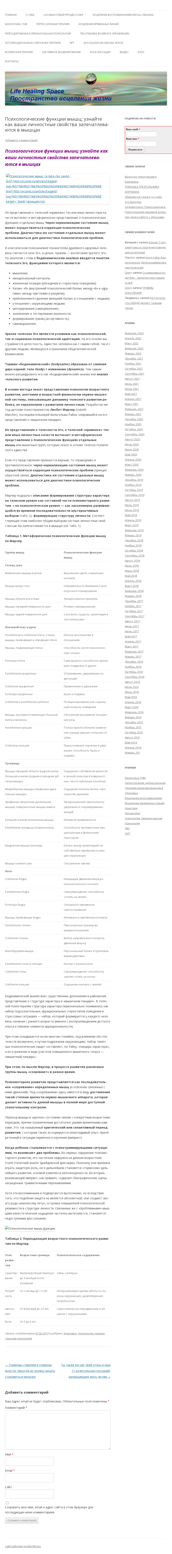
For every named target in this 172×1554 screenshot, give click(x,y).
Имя (9, 1454)
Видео (124, 52)
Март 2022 (131, 343)
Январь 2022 (133, 353)
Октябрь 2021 (134, 369)
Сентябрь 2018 (134, 555)
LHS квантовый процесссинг (63, 15)
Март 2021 (131, 404)
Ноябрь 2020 (133, 424)
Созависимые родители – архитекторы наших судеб (145, 278)
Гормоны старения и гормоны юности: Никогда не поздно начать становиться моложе (30, 1371)
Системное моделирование (61, 52)
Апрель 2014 (133, 747)
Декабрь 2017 (134, 601)
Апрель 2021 (133, 399)
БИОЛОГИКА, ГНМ (16, 24)
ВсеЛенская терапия (19, 52)
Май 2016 (131, 697)
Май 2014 (131, 742)
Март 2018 (131, 586)
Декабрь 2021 (134, 358)
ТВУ (127, 828)
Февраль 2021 (134, 409)
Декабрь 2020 (134, 419)
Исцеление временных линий (144, 803)
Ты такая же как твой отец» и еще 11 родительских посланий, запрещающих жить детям (86, 1371)
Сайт (8, 1487)
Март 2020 (131, 464)
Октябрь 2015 (134, 732)
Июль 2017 (132, 626)
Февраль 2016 (134, 712)
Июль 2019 (132, 505)
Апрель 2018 (133, 581)
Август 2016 (132, 682)
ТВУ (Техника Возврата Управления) (104, 33)
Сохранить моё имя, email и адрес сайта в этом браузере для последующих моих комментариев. (49, 1509)
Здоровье (70, 1333)
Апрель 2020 (133, 459)
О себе (30, 15)
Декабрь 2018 (134, 540)
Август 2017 (132, 621)
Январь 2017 (133, 656)
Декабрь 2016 (134, 662)
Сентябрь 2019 (134, 495)
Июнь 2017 (132, 631)
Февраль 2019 (134, 530)
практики (131, 808)
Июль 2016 (132, 687)
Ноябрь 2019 (133, 485)
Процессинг (132, 813)
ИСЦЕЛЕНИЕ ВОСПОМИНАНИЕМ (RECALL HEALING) (123, 15)
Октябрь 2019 (134, 490)
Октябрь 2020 (134, 429)
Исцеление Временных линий (99, 24)
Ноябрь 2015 (133, 727)
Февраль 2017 (134, 651)
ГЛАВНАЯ (11, 15)
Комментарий (16, 1408)
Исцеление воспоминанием (143, 798)
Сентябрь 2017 (134, 616)
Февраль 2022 (134, 348)
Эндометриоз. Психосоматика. (145, 207)
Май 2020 (131, 454)
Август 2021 (132, 379)
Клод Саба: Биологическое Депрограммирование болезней (146, 262)
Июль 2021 (132, 384)
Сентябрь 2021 (134, 374)
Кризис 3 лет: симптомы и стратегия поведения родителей (145, 247)
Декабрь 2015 (134, 722)
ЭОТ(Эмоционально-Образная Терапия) (33, 43)
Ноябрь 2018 (133, 545)
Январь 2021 (133, 414)
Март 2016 (131, 707)
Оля (127, 273)
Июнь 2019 (132, 510)
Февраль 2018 (134, 591)
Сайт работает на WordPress (23, 1546)
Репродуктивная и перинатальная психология (38, 33)
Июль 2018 (132, 566)
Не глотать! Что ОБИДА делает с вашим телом (145, 303)
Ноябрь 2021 (133, 363)
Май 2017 (131, 636)
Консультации (100, 52)
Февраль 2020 (134, 470)
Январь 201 (132, 752)
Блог (141, 52)
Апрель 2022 (133, 338)
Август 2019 (132, 500)
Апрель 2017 (133, 641)
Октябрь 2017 (134, 611)
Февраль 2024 (134, 333)
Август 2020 (132, 439)
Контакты (12, 61)
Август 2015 (132, 737)
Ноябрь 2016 (133, 667)
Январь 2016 (133, 717)
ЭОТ (127, 833)
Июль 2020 (132, 444)
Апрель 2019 (133, 520)
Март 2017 (131, 646)
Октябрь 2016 (134, 672)
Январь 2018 (133, 596)
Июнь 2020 (132, 449)
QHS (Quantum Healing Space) (103, 43)
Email (10, 1471)
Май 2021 (131, 394)
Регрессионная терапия (52, 24)
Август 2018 (132, 560)
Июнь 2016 (132, 692)
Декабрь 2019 (134, 480)
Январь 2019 (133, 535)
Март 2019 (131, 525)
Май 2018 (131, 576)
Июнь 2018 (132, 571)
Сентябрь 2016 (134, 677)
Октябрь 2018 (134, 550)
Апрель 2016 (133, 702)
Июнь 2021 (132, 389)
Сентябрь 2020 (134, 434)
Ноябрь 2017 (133, 606)
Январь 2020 (133, 475)
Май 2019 (131, 515)
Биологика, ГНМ (135, 778)
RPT (72, 43)
